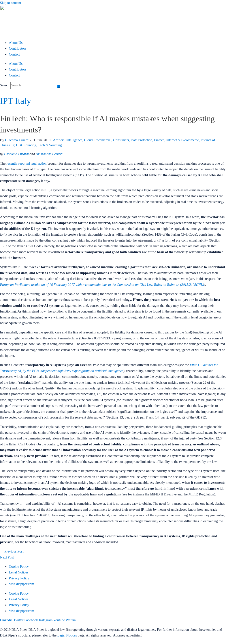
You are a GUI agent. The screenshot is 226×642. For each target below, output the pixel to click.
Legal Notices (18, 572)
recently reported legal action (26, 163)
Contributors (17, 48)
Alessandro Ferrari (49, 154)
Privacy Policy (19, 578)
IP (12, 145)
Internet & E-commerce (182, 140)
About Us (16, 43)
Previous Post (11, 551)
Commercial (102, 140)
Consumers (121, 140)
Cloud (88, 140)
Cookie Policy (19, 566)
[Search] (58, 86)
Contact (14, 54)
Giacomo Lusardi (16, 154)
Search (4, 85)
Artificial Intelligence (67, 140)
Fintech (159, 140)
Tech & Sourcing (50, 145)
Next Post (9, 557)
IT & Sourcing (26, 145)
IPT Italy (15, 101)
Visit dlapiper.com (21, 584)
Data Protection (141, 140)
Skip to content (10, 3)
